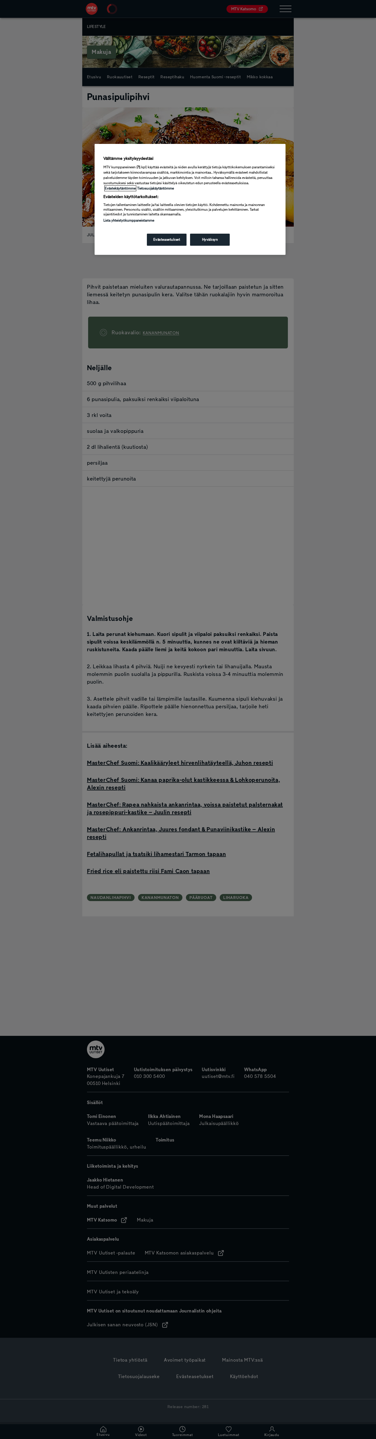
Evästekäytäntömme (120, 188)
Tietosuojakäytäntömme (155, 188)
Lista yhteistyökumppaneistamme (128, 220)
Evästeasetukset (166, 239)
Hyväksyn (210, 239)
